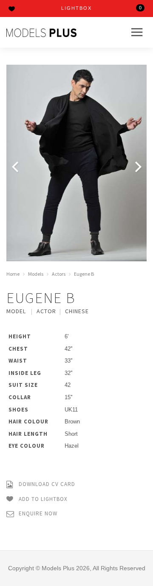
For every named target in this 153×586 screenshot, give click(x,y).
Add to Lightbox (42, 498)
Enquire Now (37, 513)
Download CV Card (46, 484)
